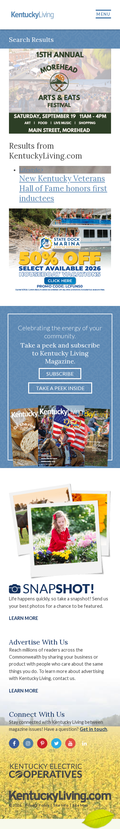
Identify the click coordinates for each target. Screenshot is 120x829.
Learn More (23, 618)
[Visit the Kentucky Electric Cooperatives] (45, 771)
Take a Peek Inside (60, 388)
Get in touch (93, 729)
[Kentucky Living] (33, 14)
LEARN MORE (23, 690)
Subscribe (60, 374)
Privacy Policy (37, 805)
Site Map (80, 805)
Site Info (60, 805)
